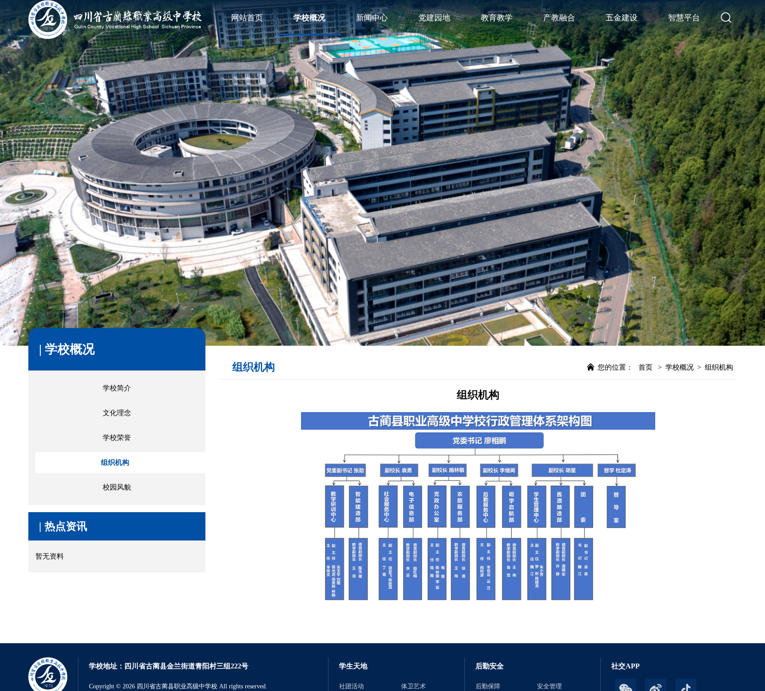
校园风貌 (117, 487)
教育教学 (497, 17)
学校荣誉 (117, 437)
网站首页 (247, 17)
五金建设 (622, 17)
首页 (645, 367)
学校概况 (309, 17)
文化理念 (117, 413)
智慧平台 (684, 17)
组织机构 (115, 462)
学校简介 (117, 388)
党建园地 (434, 17)
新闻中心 (372, 17)
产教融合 (559, 17)
